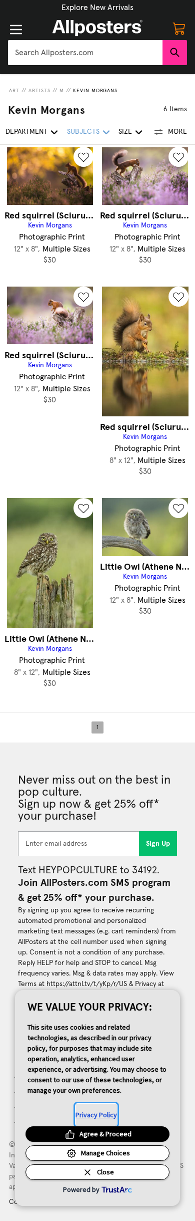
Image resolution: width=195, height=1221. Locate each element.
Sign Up (158, 843)
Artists (39, 90)
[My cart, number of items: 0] (179, 28)
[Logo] (97, 28)
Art (14, 90)
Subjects (83, 131)
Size (125, 131)
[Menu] (16, 30)
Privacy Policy (96, 1114)
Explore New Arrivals (98, 8)
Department (27, 131)
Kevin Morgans (95, 90)
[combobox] (85, 52)
